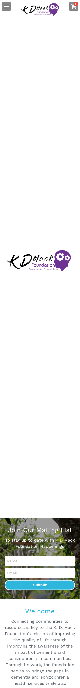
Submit (40, 585)
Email (12, 572)
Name (12, 561)
